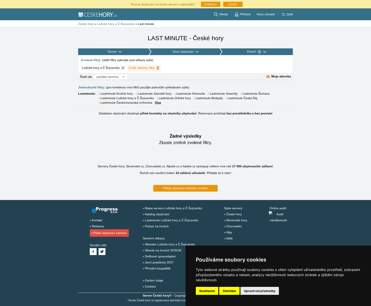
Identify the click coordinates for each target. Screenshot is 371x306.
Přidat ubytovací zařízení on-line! (185, 188)
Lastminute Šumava (255, 93)
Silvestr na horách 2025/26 (163, 250)
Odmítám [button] (229, 291)
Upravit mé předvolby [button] (259, 291)
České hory (234, 214)
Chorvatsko (234, 226)
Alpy (229, 232)
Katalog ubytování (157, 214)
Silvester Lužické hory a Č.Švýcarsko (170, 244)
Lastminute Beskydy (209, 98)
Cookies (150, 286)
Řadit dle (86, 76)
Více (158, 102)
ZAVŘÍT (232, 4)
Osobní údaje (154, 280)
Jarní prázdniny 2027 (159, 262)
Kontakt (97, 220)
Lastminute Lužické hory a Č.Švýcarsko (127, 98)
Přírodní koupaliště (157, 268)
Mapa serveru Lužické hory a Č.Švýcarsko (173, 208)
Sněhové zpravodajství (160, 256)
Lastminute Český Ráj (242, 98)
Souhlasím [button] (207, 291)
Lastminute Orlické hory (175, 98)
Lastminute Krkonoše (190, 93)
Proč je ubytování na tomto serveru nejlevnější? (163, 4)
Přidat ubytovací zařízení (110, 233)
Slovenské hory (236, 220)
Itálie (229, 238)
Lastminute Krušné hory (116, 93)
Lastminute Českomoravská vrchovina (126, 102)
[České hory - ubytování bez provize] (97, 14)
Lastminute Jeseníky (224, 93)
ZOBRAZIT (210, 4)
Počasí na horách (157, 226)
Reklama (98, 226)
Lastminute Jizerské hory (155, 93)
